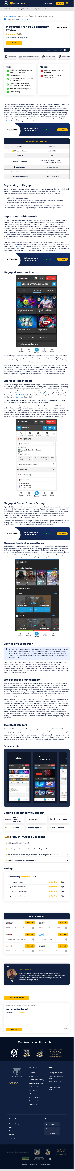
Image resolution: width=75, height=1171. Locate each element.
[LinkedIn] (12, 981)
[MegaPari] (62, 27)
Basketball (48, 393)
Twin (10, 1131)
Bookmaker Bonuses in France (56, 1077)
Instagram (54, 1133)
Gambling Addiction (36, 1083)
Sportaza (12, 1138)
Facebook (54, 1124)
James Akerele (11, 16)
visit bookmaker (16, 998)
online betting (9, 121)
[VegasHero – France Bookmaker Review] (33, 927)
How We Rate (33, 1076)
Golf (24, 395)
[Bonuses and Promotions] (45, 782)
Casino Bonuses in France (55, 1088)
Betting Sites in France (24, 9)
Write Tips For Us (34, 1097)
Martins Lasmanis (24, 19)
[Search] (67, 3)
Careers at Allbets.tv (36, 1101)
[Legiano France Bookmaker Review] (33, 951)
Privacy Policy (33, 1090)
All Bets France (9, 9)
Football (19, 395)
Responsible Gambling (36, 1080)
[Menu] (6, 3)
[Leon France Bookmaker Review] (33, 939)
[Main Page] (19, 782)
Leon (10, 1127)
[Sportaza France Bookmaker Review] (66, 951)
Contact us (33, 1104)
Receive (30, 923)
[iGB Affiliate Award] (14, 1053)
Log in (60, 3)
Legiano (11, 1134)
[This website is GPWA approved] (25, 1159)
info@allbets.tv (14, 1084)
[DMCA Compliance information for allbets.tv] (39, 1159)
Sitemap (32, 1108)
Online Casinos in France (55, 1083)
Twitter (55, 1129)
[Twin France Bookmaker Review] (66, 939)
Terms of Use (33, 1087)
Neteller (19, 246)
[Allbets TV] (18, 3)
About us (32, 1073)
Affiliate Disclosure (35, 1094)
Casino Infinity (14, 1124)
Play (14, 43)
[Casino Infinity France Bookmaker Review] (66, 927)
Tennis (18, 397)
